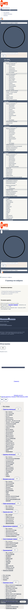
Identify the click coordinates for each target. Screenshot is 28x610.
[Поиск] (3, 56)
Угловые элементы (10, 150)
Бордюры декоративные (11, 147)
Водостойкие (9, 429)
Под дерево (11, 72)
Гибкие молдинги (10, 144)
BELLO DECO (9, 200)
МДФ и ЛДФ (11, 80)
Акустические (9, 169)
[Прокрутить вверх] (2, 399)
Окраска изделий (8, 220)
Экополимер (11, 75)
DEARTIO (8, 205)
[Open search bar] (1, 51)
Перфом (11, 83)
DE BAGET (8, 203)
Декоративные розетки (11, 181)
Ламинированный (11, 423)
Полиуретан (11, 111)
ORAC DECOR (9, 215)
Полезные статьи (8, 582)
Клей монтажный (11, 544)
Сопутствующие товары (11, 195)
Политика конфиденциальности (6, 325)
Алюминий (11, 87)
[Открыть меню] (1, 232)
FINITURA (8, 209)
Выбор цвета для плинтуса (13, 594)
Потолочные (9, 174)
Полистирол (11, 77)
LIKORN (8, 212)
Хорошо (23, 601)
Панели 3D (8, 168)
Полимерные (12, 188)
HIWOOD (8, 211)
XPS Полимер (12, 78)
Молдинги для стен (8, 479)
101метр (8, 199)
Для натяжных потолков (11, 121)
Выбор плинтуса (10, 586)
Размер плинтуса (11, 597)
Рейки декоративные (11, 149)
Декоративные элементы (12, 180)
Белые (10, 66)
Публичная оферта (3, 324)
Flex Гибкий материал (14, 166)
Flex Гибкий (11, 89)
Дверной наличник (11, 530)
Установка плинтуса (11, 588)
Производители (7, 550)
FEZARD (8, 208)
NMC (7, 214)
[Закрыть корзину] (3, 348)
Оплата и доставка (7, 14)
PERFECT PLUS (9, 217)
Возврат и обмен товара (4, 321)
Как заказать (6, 12)
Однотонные (12, 67)
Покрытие (9, 592)
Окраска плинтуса (11, 595)
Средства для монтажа (11, 99)
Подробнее (3, 602)
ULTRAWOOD (9, 218)
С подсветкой (9, 93)
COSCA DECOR (9, 202)
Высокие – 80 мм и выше (12, 90)
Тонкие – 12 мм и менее (11, 92)
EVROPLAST (9, 206)
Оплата (5, 579)
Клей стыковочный (11, 546)
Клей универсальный (12, 543)
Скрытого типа (9, 96)
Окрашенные (12, 69)
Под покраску (12, 64)
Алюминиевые (10, 442)
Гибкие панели (9, 175)
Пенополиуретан (13, 81)
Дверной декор (9, 189)
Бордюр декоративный (12, 496)
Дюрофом (11, 114)
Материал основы (11, 591)
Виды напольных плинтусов (14, 585)
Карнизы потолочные (9, 454)
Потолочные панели (10, 183)
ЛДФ (10, 118)
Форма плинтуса (10, 598)
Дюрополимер (10, 431)
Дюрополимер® (12, 86)
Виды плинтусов (10, 589)
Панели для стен (8, 512)
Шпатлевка (9, 547)
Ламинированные (13, 70)
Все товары (7, 59)
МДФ (10, 116)
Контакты (5, 15)
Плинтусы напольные (9, 409)
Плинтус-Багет (9, 98)
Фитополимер (12, 84)
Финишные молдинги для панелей (14, 146)
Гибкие (7, 95)
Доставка (5, 578)
